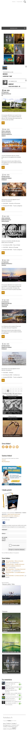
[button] (4, 522)
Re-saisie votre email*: (4, 539)
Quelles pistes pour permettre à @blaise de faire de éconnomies (13, 566)
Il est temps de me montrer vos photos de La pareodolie (7, 263)
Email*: (4, 533)
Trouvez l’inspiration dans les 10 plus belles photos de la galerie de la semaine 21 (7, 134)
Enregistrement (19, 1)
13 (18, 390)
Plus (3, 122)
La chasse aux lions (19, 575)
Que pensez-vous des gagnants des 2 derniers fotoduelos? (7, 178)
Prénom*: (4, 529)
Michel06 (5, 74)
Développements (7, 725)
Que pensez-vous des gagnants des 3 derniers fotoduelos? (7, 347)
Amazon (4, 460)
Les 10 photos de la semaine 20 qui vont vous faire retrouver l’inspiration (7, 304)
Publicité (9, 723)
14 (21, 390)
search (24, 1)
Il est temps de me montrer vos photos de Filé (6, 94)
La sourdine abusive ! (20, 572)
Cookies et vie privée (7, 728)
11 (13, 390)
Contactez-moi (15, 725)
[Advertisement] (14, 15)
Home (4, 723)
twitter (15, 728)
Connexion (13, 1)
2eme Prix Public (12, 397)
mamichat (11, 84)
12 (15, 390)
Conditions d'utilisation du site (9, 726)
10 (10, 390)
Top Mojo (14, 723)
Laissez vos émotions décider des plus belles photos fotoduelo (6, 220)
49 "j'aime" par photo (12, 418)
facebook (13, 728)
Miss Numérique (6, 461)
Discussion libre (10, 561)
